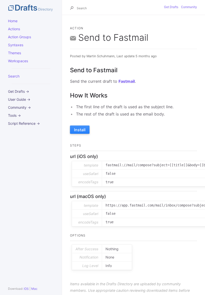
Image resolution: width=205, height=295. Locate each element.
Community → (19, 107)
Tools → (14, 115)
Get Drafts (171, 7)
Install (80, 129)
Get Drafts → (18, 91)
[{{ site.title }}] (31, 7)
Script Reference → (24, 123)
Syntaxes (15, 45)
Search (14, 76)
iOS (26, 288)
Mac (34, 288)
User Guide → (19, 99)
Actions (14, 29)
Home (13, 21)
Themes (14, 53)
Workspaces (18, 61)
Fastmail (126, 81)
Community (189, 7)
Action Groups (19, 37)
